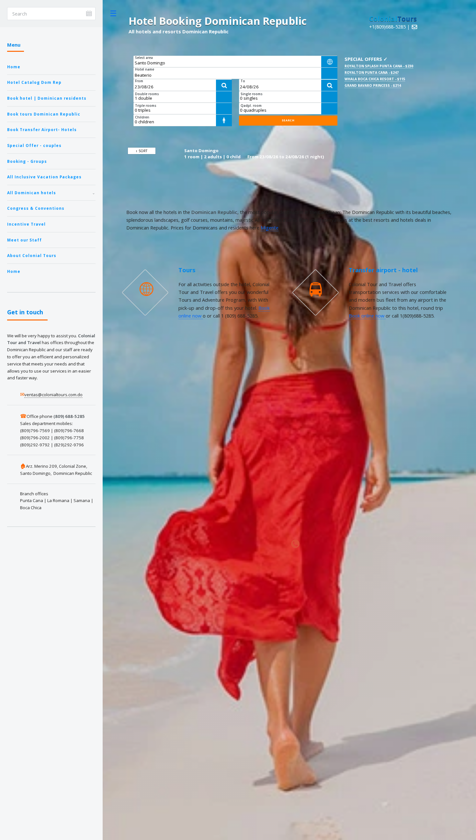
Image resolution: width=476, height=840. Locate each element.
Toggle (113, 13)
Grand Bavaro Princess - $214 (373, 85)
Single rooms (252, 94)
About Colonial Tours (31, 255)
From (139, 81)
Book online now (367, 315)
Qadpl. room (251, 105)
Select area (144, 57)
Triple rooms (145, 105)
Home (13, 66)
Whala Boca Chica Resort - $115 (375, 79)
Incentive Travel (26, 224)
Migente (269, 227)
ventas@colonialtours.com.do (53, 395)
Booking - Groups (27, 161)
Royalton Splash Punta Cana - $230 (379, 66)
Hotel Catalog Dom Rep (34, 82)
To (243, 81)
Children (142, 117)
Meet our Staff (24, 239)
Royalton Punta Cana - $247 (372, 72)
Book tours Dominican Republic (43, 114)
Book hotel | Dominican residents (46, 98)
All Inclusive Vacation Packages (44, 176)
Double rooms (147, 94)
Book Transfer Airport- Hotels (42, 129)
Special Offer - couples (34, 145)
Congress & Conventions (35, 208)
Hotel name (144, 69)
